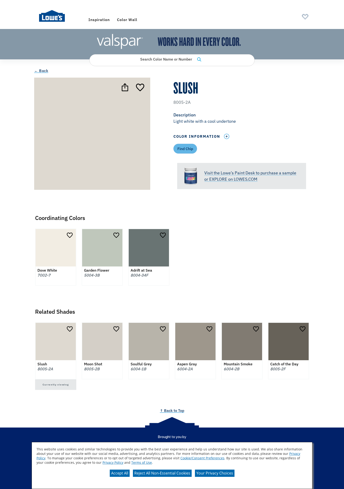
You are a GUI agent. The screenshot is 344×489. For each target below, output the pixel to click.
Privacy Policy (112, 462)
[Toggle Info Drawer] (226, 136)
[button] (241, 118)
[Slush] (140, 87)
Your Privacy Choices (214, 473)
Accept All (119, 473)
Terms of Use (141, 462)
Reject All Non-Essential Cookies (162, 473)
